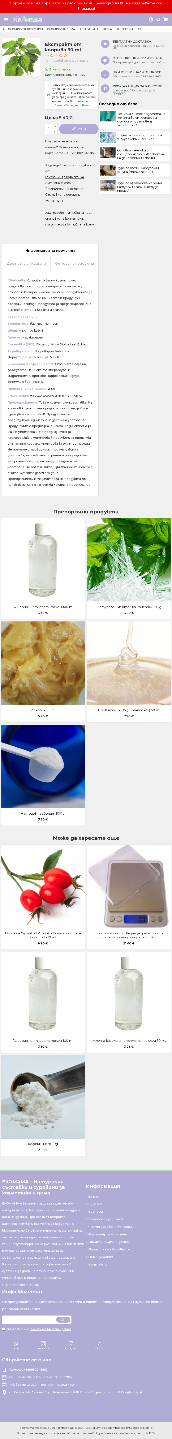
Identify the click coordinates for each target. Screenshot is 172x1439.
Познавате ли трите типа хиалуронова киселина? (139, 137)
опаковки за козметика (64, 218)
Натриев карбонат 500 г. (43, 813)
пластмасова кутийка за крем (69, 224)
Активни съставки (60, 183)
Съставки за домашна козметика (72, 29)
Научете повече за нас (20, 1284)
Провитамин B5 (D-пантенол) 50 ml (129, 710)
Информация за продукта (50, 251)
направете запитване (73, 105)
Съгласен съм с (38, 1329)
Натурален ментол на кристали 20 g (129, 607)
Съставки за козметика (26, 29)
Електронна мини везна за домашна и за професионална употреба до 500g (129, 935)
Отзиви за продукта (74, 264)
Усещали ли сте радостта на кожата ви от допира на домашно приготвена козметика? (141, 119)
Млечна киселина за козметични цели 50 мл (129, 1041)
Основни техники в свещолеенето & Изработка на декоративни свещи (140, 154)
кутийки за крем (79, 213)
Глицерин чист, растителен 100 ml (43, 607)
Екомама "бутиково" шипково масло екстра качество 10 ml (43, 935)
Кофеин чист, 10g (43, 1144)
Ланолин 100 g (43, 710)
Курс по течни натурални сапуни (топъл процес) (138, 170)
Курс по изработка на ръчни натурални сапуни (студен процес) (139, 187)
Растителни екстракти (65, 189)
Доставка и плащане (26, 264)
